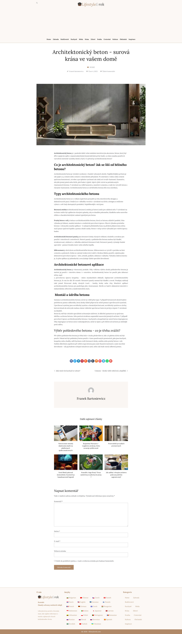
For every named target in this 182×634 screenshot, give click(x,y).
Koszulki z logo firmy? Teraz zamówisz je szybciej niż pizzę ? (91, 475)
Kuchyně (74, 39)
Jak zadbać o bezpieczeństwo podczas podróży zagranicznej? (116, 475)
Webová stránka (60, 551)
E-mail (57, 541)
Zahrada (56, 39)
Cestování (107, 39)
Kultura (115, 39)
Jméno (57, 531)
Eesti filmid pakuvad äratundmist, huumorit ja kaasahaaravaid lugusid (66, 475)
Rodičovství (65, 39)
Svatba (99, 39)
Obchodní (123, 39)
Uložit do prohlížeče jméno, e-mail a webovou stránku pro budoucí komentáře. (85, 561)
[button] (37, 3)
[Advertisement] (91, 23)
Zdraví (93, 39)
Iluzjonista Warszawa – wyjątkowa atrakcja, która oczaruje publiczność (91, 446)
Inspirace (132, 39)
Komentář (58, 501)
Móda (81, 39)
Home (49, 39)
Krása (87, 39)
